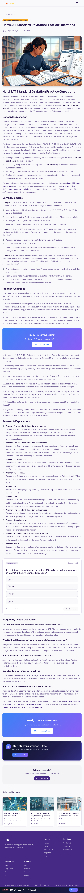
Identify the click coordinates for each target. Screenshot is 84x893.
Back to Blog (10, 14)
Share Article (43, 778)
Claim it (73, 890)
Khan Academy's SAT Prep (14, 707)
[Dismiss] (80, 890)
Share (78, 31)
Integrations (48, 853)
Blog (6, 865)
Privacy (26, 875)
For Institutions (67, 849)
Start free (18, 755)
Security (46, 856)
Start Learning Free (42, 344)
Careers (27, 868)
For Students (67, 843)
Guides (7, 872)
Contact (27, 872)
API (6, 875)
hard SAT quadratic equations (31, 704)
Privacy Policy (74, 885)
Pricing (46, 846)
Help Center (9, 868)
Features (46, 843)
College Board (36, 707)
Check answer (71, 609)
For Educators (67, 846)
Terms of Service (61, 885)
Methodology (48, 849)
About (26, 865)
